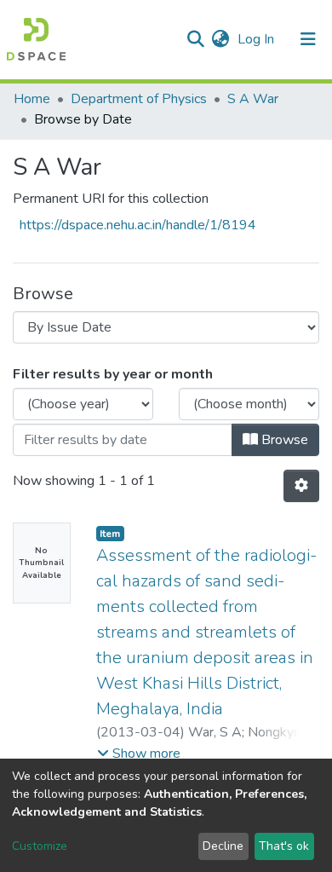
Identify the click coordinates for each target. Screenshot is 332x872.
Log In (258, 39)
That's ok (284, 846)
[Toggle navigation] (308, 39)
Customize (39, 846)
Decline (223, 846)
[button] (220, 39)
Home (32, 99)
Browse (283, 439)
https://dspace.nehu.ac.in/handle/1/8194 (138, 225)
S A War (252, 99)
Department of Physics (139, 99)
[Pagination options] (301, 486)
